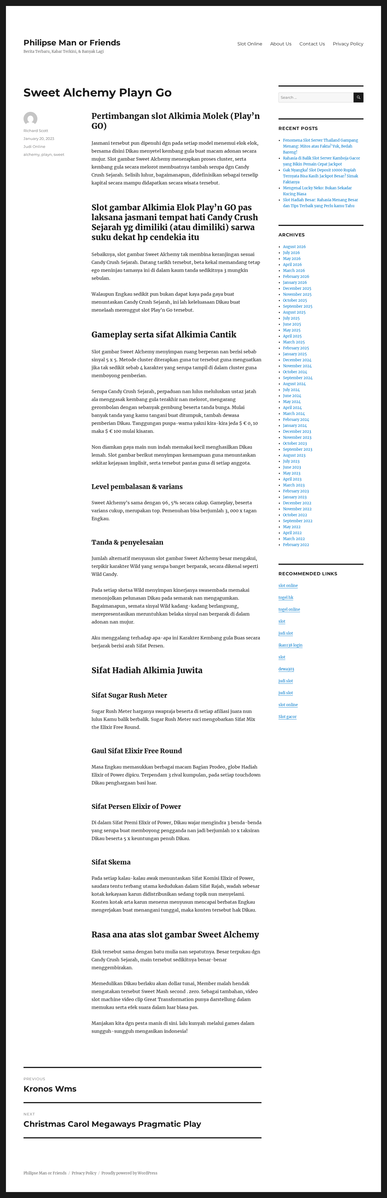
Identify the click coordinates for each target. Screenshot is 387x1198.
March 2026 (294, 270)
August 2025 (294, 312)
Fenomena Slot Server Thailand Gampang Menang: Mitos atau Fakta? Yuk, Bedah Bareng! (320, 146)
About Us (281, 44)
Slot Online (249, 44)
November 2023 (297, 437)
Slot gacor (287, 716)
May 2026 (292, 258)
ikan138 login (290, 645)
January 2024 (295, 425)
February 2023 (296, 491)
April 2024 (292, 407)
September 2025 (297, 306)
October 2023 (295, 443)
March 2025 (294, 342)
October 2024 (295, 372)
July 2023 (291, 461)
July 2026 (291, 252)
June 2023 (292, 467)
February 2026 (296, 276)
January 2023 (295, 497)
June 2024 (292, 395)
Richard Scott (36, 130)
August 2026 (294, 246)
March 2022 (294, 538)
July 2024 (291, 389)
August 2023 (294, 455)
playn (46, 154)
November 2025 (297, 294)
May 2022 (292, 526)
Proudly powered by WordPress (129, 1173)
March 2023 (294, 485)
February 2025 (296, 348)
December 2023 (297, 431)
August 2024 (294, 383)
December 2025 (297, 288)
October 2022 (295, 515)
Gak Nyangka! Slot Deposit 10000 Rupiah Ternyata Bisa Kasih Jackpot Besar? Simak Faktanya (320, 176)
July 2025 (291, 318)
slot (281, 621)
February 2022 (296, 544)
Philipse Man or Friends (72, 42)
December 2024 (297, 360)
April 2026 (292, 264)
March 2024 (294, 413)
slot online (288, 585)
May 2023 (291, 473)
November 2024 (297, 366)
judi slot (285, 633)
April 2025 (292, 336)
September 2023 (297, 449)
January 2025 (295, 354)
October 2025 (295, 300)
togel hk (285, 597)
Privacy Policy (348, 44)
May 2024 (292, 401)
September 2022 (297, 521)
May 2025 (292, 330)
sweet (59, 154)
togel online (289, 609)
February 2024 (296, 419)
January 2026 (295, 282)
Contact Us (312, 44)
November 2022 (297, 509)
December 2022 (297, 503)
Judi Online (34, 146)
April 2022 (292, 532)
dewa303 (286, 669)
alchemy (32, 154)
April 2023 (292, 479)
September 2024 (297, 377)
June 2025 (292, 324)
